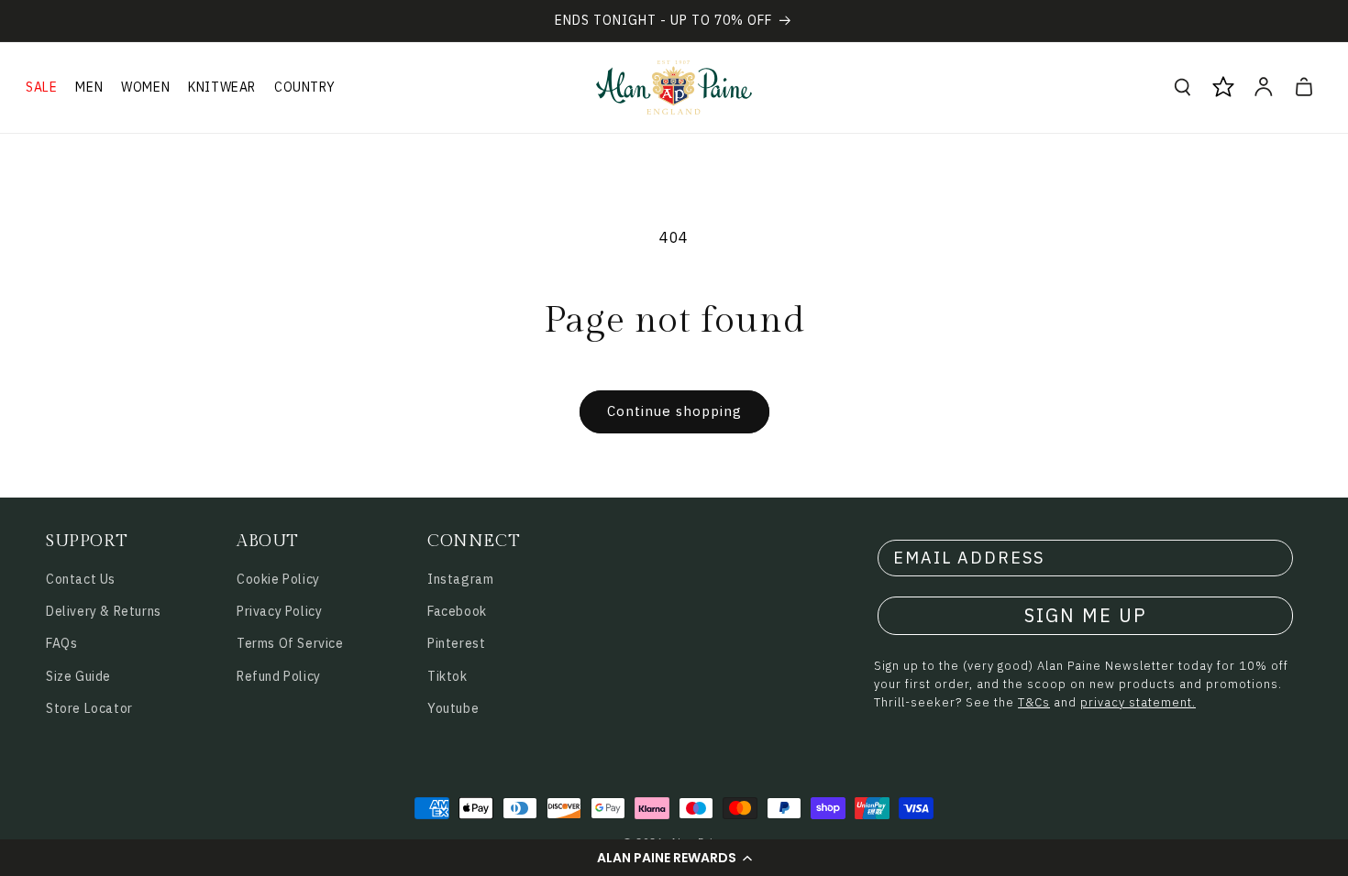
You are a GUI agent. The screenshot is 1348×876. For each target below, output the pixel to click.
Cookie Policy (278, 579)
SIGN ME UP (1085, 615)
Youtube (453, 708)
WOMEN (145, 87)
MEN (89, 87)
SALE (41, 87)
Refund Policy (279, 676)
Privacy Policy (279, 611)
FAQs (61, 643)
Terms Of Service (290, 643)
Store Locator (89, 708)
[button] (674, 857)
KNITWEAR (222, 87)
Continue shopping (674, 411)
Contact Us (81, 579)
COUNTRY (304, 87)
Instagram (460, 579)
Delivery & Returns (103, 611)
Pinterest (456, 643)
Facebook (457, 611)
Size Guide (78, 676)
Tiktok (447, 676)
